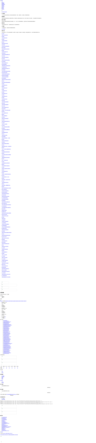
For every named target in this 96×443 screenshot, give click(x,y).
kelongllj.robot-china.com (6, 327)
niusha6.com (3, 429)
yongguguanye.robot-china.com (7, 336)
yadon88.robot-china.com (6, 351)
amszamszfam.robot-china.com (7, 339)
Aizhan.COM (5, 433)
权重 (2, 377)
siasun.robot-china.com (6, 323)
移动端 (3, 382)
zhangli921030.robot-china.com (7, 346)
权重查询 (3, 3)
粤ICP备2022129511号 (9, 433)
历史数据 (1, 380)
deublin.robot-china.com (6, 329)
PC (2, 398)
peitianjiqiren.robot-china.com (6, 347)
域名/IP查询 (3, 4)
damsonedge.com (4, 428)
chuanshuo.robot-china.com (6, 345)
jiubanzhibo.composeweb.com (5, 430)
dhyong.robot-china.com (6, 353)
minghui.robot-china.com (6, 334)
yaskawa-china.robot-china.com (7, 321)
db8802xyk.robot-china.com (6, 340)
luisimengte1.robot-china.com (6, 333)
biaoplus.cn (3, 424)
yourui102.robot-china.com (6, 348)
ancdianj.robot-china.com (6, 328)
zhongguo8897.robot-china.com (7, 324)
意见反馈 (16, 434)
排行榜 (3, 7)
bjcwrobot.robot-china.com (6, 342)
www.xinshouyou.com (4, 422)
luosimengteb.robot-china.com (6, 325)
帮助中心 (14, 434)
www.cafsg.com (4, 418)
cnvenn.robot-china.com (6, 349)
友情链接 (11, 434)
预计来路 (3, 376)
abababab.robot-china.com (6, 322)
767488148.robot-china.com (6, 341)
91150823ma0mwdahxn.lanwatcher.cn (6, 426)
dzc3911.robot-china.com (6, 350)
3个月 (2, 372)
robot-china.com (5, 320)
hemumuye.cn (3, 421)
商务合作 (4, 434)
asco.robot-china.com (5, 344)
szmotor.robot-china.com (6, 337)
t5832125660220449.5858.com (5, 423)
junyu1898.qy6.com (4, 417)
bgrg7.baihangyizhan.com (5, 425)
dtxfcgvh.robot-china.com (6, 335)
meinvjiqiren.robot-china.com (6, 338)
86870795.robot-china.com (6, 332)
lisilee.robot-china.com (6, 330)
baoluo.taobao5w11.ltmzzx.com (5, 427)
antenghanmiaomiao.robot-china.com (7, 343)
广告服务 (9, 434)
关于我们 (1, 434)
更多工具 (3, 6)
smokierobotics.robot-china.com (7, 352)
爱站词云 (3, 5)
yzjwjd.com (3, 420)
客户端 (3, 8)
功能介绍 (6, 434)
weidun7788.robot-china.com (6, 326)
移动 (2, 399)
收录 (2, 378)
